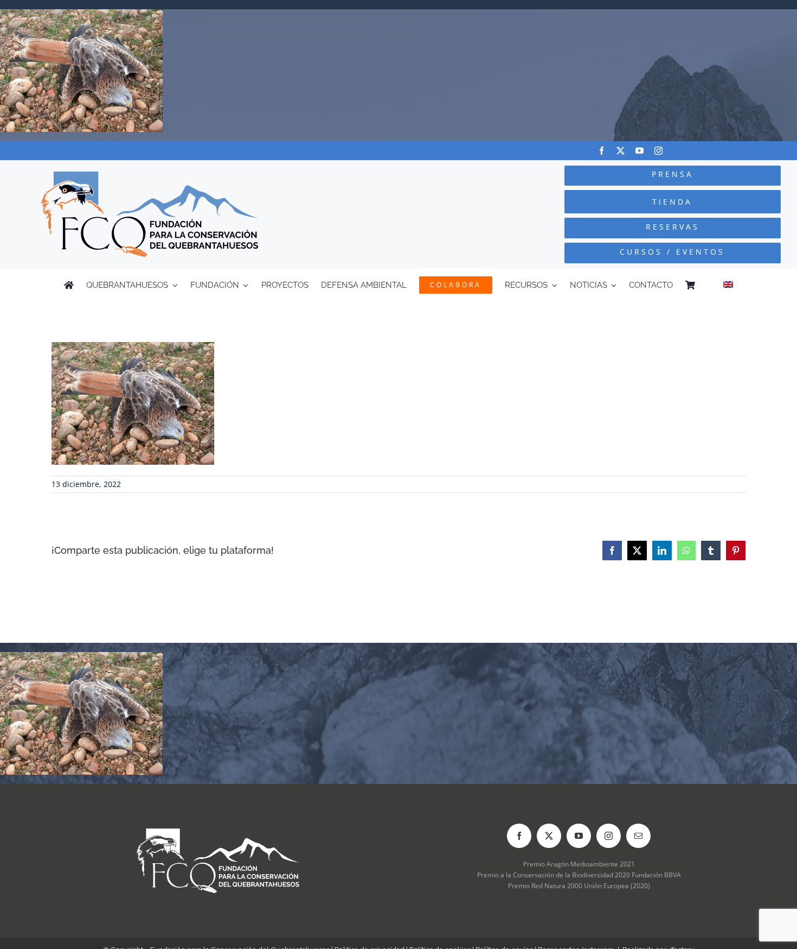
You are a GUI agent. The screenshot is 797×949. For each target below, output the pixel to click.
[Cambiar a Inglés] (728, 285)
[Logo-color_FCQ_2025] (149, 176)
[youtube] (639, 151)
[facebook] (601, 151)
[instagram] (658, 151)
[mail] (638, 836)
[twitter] (620, 151)
